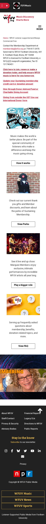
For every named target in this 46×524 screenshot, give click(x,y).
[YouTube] (33, 450)
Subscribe (15, 442)
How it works (23, 163)
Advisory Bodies (9, 428)
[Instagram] (6, 450)
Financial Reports (32, 413)
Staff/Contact (8, 418)
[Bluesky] (19, 450)
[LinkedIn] (39, 450)
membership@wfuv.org (13, 48)
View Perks (23, 224)
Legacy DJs (29, 418)
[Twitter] (26, 450)
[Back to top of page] (40, 410)
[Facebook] (12, 450)
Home (5, 38)
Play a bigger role (23, 285)
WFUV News (23, 500)
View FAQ (23, 346)
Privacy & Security (10, 423)
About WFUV (7, 413)
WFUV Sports (23, 506)
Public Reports (31, 428)
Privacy (23, 464)
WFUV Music (23, 493)
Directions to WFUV (33, 423)
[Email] (23, 456)
